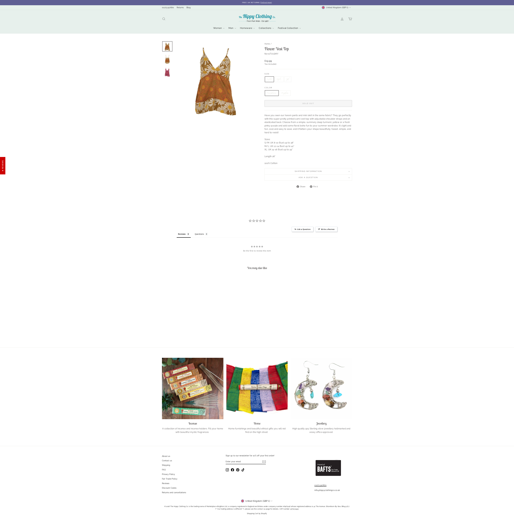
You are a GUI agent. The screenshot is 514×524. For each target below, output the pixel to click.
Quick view (185, 319)
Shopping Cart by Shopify (257, 513)
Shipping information (308, 171)
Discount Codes (169, 488)
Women (217, 28)
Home (267, 44)
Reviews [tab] (182, 234)
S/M (269, 79)
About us (166, 456)
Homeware (246, 28)
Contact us (167, 461)
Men (231, 28)
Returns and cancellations (174, 492)
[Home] (257, 388)
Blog (188, 7)
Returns (180, 7)
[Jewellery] (321, 388)
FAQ (164, 470)
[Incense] (192, 388)
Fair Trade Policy (169, 479)
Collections (265, 28)
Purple (284, 93)
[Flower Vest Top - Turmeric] (183, 331)
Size (266, 74)
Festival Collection (288, 28)
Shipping (166, 465)
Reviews (165, 483)
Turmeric (271, 93)
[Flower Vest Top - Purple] (186, 331)
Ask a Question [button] (304, 229)
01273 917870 (168, 7)
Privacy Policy (168, 474)
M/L (279, 79)
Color (268, 88)
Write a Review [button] (328, 229)
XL (287, 79)
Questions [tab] (199, 234)
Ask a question (308, 177)
